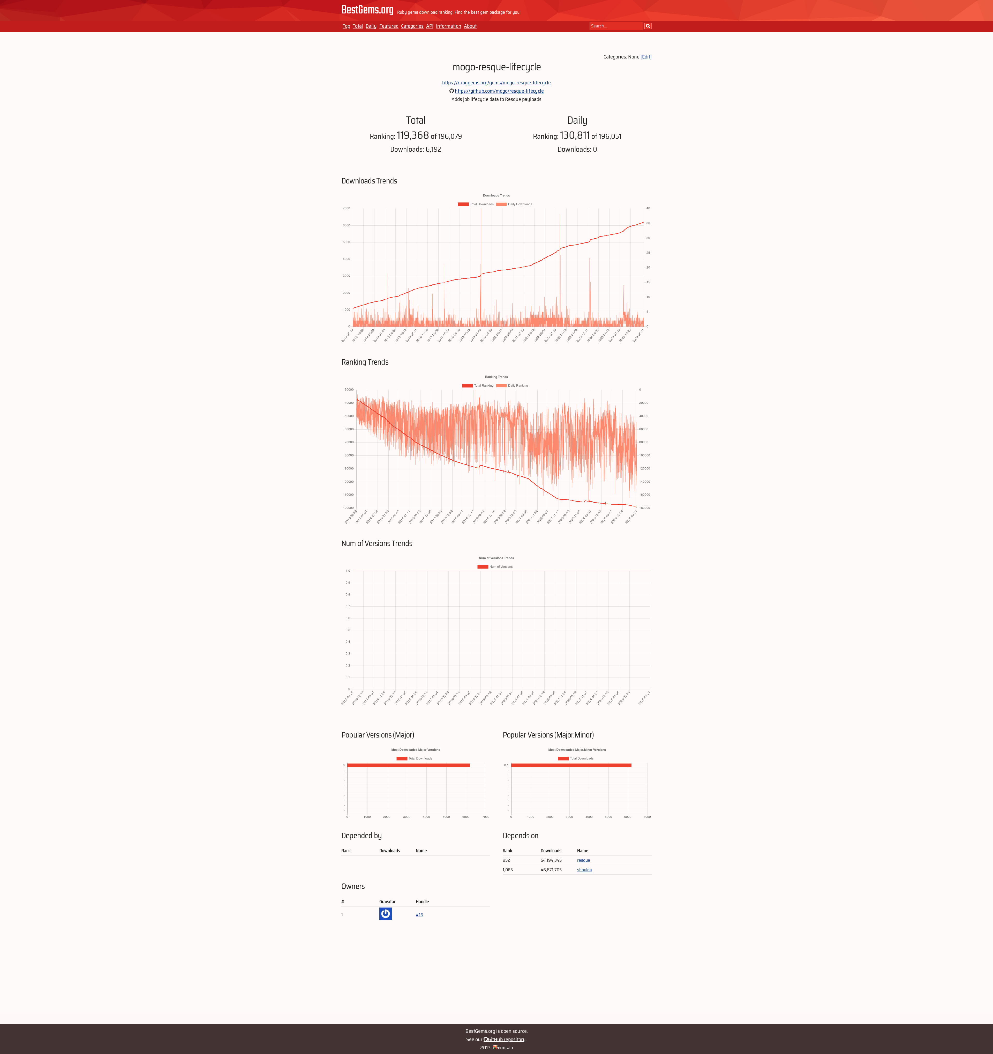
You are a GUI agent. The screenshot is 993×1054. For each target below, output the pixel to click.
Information (448, 26)
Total (358, 26)
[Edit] (646, 57)
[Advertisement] (496, 976)
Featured (388, 26)
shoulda (584, 869)
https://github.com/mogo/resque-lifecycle (499, 91)
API (429, 26)
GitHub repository (507, 1039)
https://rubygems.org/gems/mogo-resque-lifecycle (496, 82)
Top (346, 26)
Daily (371, 26)
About (470, 26)
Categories (412, 26)
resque (583, 860)
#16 (419, 914)
